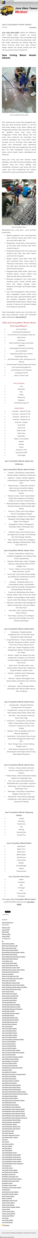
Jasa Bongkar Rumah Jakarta (10, 1020)
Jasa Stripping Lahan (8, 1131)
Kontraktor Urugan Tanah (9, 1185)
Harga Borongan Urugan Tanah (11, 967)
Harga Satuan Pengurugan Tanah (11, 989)
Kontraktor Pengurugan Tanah (10, 1181)
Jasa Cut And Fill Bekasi (9, 1041)
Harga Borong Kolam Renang (10, 972)
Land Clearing (6, 1189)
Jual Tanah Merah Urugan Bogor (11, 1157)
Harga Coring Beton (8, 974)
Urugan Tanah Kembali (8, 1213)
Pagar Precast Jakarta (8, 1196)
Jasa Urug (5, 1139)
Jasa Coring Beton (7, 1026)
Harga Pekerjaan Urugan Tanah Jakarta (13, 985)
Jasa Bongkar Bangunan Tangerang (12, 1009)
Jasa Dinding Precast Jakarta (10, 1059)
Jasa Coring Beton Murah (9, 1037)
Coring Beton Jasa (7, 961)
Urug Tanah (5, 1218)
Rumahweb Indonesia (30, 1233)
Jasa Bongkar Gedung (8, 1011)
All (3, 941)
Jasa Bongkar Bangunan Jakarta (11, 1007)
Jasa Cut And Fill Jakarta (9, 1048)
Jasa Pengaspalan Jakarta (9, 1124)
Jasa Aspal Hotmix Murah (9, 1000)
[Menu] (35, 2)
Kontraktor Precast (7, 1183)
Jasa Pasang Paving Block (9, 1083)
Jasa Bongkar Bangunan (9, 1002)
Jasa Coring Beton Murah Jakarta (16, 24)
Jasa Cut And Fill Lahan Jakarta (11, 1050)
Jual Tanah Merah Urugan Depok (11, 1159)
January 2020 (6, 936)
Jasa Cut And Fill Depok (9, 1046)
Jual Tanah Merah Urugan (9, 1152)
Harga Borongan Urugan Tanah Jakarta (13, 970)
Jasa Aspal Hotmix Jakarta (9, 998)
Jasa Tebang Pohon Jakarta (10, 1137)
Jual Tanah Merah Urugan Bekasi (11, 1155)
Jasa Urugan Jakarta (8, 1144)
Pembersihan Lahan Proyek (9, 1200)
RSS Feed (6, 1225)
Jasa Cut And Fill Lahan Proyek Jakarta (13, 1052)
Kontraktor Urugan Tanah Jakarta (11, 1187)
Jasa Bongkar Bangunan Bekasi (11, 1004)
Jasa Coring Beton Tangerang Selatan (13, 1039)
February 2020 (6, 934)
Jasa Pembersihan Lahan (9, 1102)
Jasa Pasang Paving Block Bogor (11, 1087)
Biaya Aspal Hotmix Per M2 (10, 946)
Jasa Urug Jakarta (7, 1146)
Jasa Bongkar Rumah (8, 1015)
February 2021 (6, 927)
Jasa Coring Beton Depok (9, 1033)
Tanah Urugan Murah (8, 1205)
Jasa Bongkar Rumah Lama (9, 1022)
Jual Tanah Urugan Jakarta (9, 1170)
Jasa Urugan (5, 1142)
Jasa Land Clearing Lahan (9, 1063)
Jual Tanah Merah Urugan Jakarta (11, 1161)
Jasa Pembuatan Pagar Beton (10, 1105)
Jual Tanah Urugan (7, 1168)
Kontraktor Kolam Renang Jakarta (12, 1179)
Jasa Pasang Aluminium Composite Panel (14, 1074)
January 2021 (6, 930)
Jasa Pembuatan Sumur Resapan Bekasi (13, 1109)
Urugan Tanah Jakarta (8, 1211)
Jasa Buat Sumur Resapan (9, 1024)
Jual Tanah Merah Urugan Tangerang (12, 1163)
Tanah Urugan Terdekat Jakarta (11, 1207)
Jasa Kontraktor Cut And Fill (10, 1061)
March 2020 (5, 932)
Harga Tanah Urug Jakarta (9, 993)
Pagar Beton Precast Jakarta (10, 1194)
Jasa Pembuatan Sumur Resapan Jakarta (13, 1115)
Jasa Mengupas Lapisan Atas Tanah (12, 1067)
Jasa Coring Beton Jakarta (9, 1035)
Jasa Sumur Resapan (8, 1133)
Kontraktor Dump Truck (8, 1174)
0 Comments (32, 27)
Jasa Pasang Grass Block (9, 1076)
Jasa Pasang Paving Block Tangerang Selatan (15, 1094)
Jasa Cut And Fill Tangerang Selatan (12, 1057)
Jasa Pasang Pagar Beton (9, 1078)
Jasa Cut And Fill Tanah (9, 1054)
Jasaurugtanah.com (7, 922)
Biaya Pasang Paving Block (9, 954)
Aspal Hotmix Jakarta (8, 943)
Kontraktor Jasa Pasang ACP (10, 1176)
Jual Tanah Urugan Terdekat (10, 1172)
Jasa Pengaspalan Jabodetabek (11, 1122)
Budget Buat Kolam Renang (10, 959)
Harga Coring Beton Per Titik (10, 976)
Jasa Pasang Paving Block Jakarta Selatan (14, 1091)
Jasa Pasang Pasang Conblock (10, 1081)
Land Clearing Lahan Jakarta (10, 1192)
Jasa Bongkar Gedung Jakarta (10, 1013)
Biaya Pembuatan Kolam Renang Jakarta (13, 956)
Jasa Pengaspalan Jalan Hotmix (11, 1128)
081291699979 (21, 317)
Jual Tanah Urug (6, 1166)
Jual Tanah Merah (7, 1150)
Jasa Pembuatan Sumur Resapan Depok (13, 1113)
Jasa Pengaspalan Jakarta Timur (11, 1126)
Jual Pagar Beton (7, 1148)
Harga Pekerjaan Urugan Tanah (11, 983)
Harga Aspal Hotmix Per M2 (10, 965)
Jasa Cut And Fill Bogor (9, 1044)
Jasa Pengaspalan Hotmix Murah (11, 1120)
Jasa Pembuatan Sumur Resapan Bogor (13, 1111)
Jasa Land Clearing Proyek (9, 1065)
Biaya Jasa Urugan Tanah (9, 948)
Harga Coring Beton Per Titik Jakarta (12, 978)
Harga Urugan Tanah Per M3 (10, 996)
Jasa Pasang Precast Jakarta (10, 1098)
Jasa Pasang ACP (7, 1070)
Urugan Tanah (6, 1209)
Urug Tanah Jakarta (7, 1220)
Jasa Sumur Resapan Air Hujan (11, 1135)
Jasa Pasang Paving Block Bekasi (11, 1085)
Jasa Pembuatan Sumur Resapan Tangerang (14, 1118)
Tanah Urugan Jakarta (8, 1203)
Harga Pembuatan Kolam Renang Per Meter (14, 987)
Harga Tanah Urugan (8, 991)
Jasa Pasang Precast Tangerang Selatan (13, 1100)
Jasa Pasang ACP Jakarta (9, 1072)
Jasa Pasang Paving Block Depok (11, 1089)
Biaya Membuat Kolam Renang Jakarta (13, 952)
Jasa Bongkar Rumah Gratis (10, 1017)
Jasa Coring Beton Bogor (9, 1031)
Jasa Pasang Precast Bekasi (9, 1096)
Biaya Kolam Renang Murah (10, 950)
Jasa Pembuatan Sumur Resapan (11, 1107)
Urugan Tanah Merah (8, 1216)
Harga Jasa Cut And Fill (9, 980)
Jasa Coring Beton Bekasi (9, 1028)
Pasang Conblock (7, 1198)
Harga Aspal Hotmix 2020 (9, 963)
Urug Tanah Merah (7, 1222)
